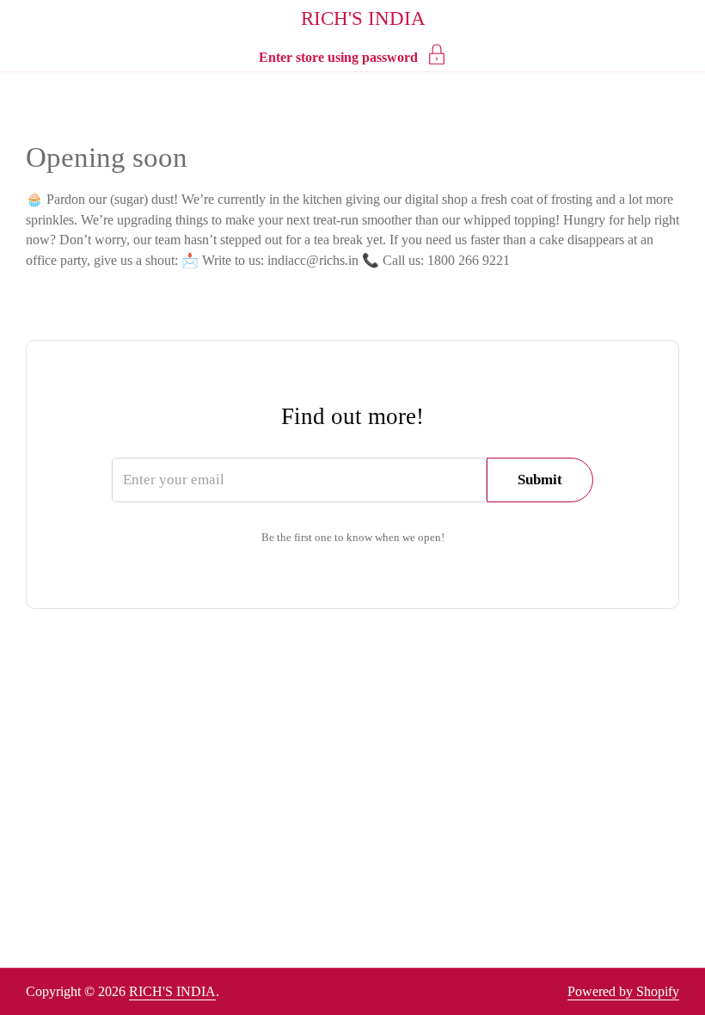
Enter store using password (338, 57)
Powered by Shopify (623, 991)
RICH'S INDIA (363, 18)
